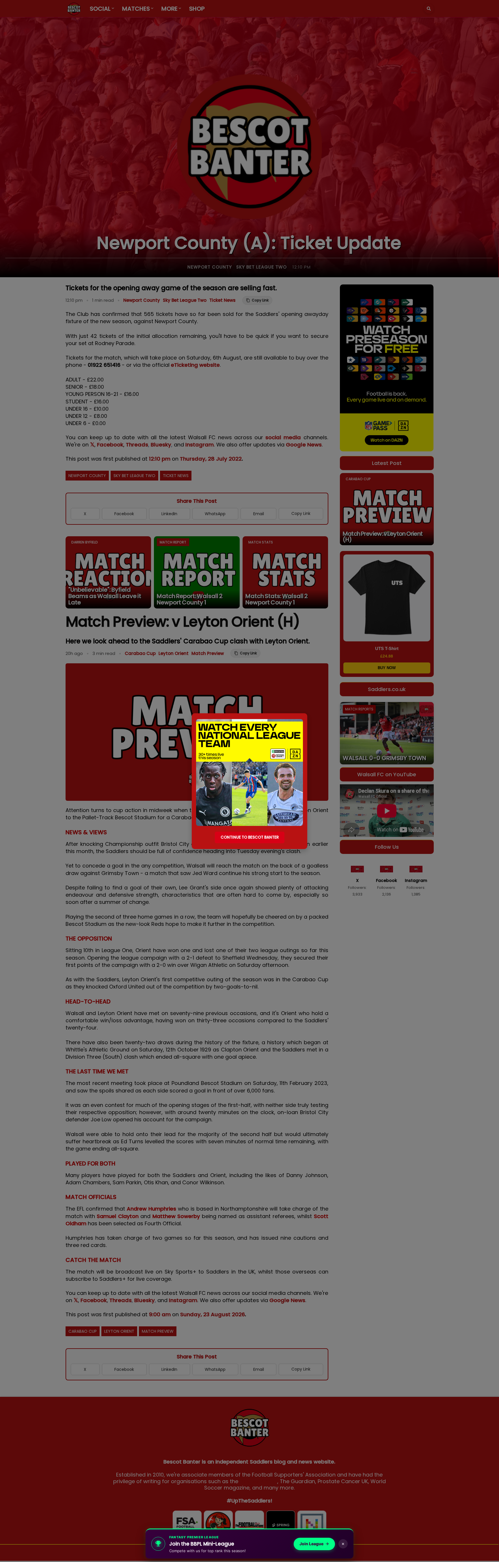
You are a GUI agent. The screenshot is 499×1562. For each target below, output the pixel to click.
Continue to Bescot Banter (250, 837)
